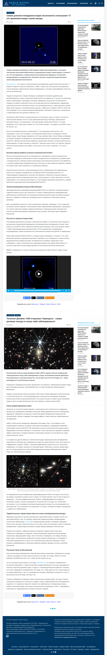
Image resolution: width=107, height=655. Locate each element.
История (73, 649)
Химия (87, 649)
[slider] (37, 290)
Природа (81, 649)
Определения (94, 649)
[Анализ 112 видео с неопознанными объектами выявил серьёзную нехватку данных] (95, 86)
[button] (38, 274)
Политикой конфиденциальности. (65, 637)
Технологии (84, 3)
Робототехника (53, 647)
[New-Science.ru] (16, 3)
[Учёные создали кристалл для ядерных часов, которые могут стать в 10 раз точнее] (95, 56)
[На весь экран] (69, 290)
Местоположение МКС (77, 647)
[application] (39, 274)
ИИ (91, 3)
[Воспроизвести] (9, 290)
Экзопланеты (11, 84)
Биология (66, 649)
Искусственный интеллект (32, 649)
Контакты (15, 647)
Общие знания (64, 647)
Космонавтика (72, 3)
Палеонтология (48, 649)
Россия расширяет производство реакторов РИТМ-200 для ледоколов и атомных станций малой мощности (83, 30)
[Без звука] (66, 290)
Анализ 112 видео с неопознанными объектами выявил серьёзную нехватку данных (84, 87)
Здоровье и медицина (15, 649)
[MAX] (56, 652)
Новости (51, 3)
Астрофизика (91, 647)
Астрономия (60, 3)
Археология (58, 649)
